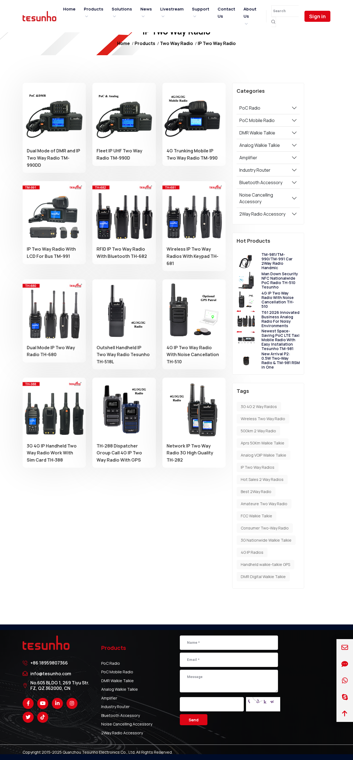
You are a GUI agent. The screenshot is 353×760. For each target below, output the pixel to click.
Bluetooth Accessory (260, 182)
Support (200, 9)
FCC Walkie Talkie (256, 515)
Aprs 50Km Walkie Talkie (262, 443)
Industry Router (255, 170)
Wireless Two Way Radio (263, 418)
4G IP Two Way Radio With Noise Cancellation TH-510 (193, 355)
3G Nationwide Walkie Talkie (266, 540)
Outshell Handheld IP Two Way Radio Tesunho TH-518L (123, 355)
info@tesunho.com (50, 673)
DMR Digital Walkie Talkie (263, 576)
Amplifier (248, 158)
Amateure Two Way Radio (264, 503)
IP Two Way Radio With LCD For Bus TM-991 (51, 252)
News (146, 9)
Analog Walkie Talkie (259, 145)
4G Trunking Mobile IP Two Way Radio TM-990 (192, 154)
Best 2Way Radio (256, 491)
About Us (250, 12)
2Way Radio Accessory (262, 214)
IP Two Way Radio (217, 43)
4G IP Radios (252, 552)
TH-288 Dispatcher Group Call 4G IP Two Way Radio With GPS (119, 453)
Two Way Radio (176, 43)
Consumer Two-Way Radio (265, 528)
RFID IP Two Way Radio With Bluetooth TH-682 (122, 252)
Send (194, 719)
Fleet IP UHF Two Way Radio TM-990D (119, 154)
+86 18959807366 (49, 663)
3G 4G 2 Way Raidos (259, 406)
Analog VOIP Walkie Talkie (263, 455)
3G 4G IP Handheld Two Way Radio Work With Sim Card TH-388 (52, 453)
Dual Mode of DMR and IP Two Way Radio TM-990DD (53, 158)
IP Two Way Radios (257, 467)
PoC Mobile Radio (257, 120)
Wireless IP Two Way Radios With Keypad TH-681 (192, 256)
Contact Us (226, 12)
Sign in (317, 16)
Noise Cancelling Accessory (256, 198)
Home (69, 9)
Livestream (172, 9)
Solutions (122, 9)
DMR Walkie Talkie (257, 133)
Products (93, 9)
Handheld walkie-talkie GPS (265, 564)
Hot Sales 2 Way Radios (262, 479)
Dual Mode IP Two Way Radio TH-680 (51, 351)
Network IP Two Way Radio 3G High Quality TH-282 (190, 453)
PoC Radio (249, 108)
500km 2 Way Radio (258, 430)
